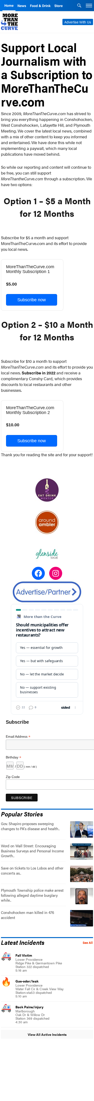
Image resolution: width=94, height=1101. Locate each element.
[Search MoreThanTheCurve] (79, 6)
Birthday (13, 757)
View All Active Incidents (47, 1034)
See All (88, 942)
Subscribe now (31, 299)
